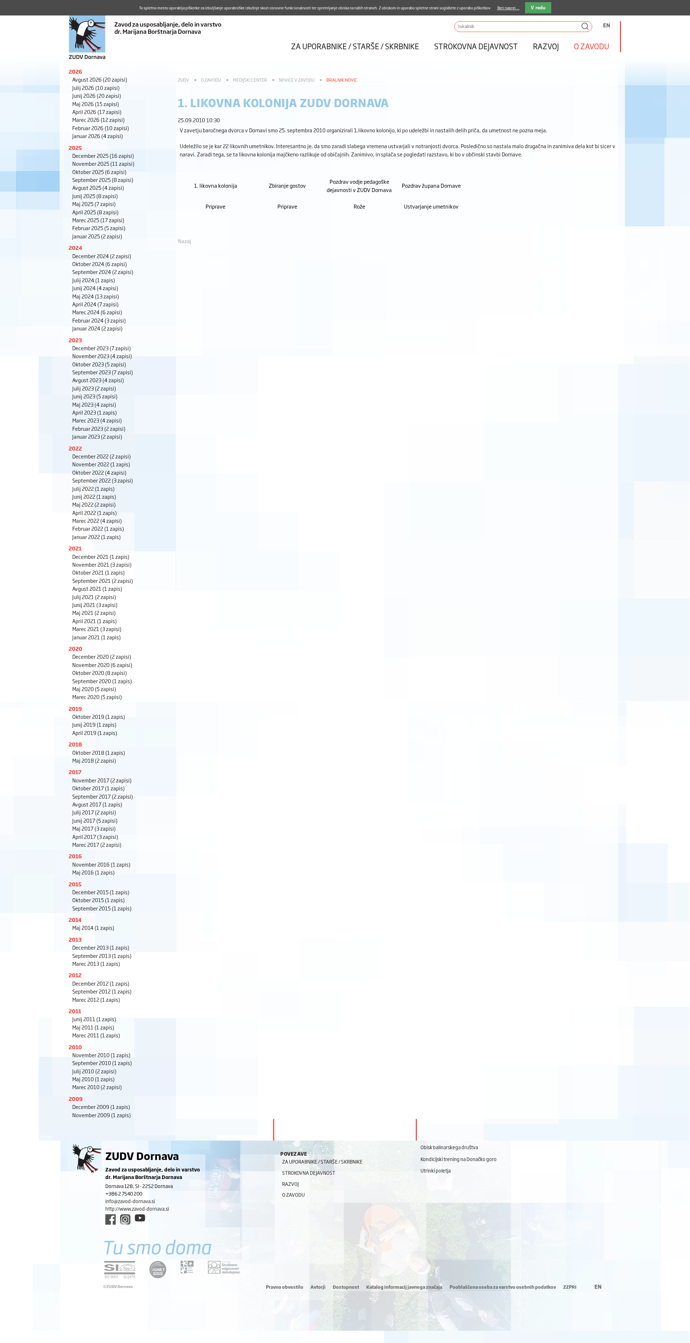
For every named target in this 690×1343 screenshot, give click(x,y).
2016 (75, 856)
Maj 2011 (93, 1027)
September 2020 (102, 681)
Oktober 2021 (98, 572)
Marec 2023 (97, 420)
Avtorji (318, 1287)
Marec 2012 (96, 999)
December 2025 (103, 155)
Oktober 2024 (99, 264)
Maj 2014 (93, 927)
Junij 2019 (94, 724)
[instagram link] (125, 1219)
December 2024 (101, 256)
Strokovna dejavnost (476, 46)
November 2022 (101, 464)
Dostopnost (346, 1287)
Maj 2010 (93, 1079)
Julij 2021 (94, 596)
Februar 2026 (100, 128)
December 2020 (101, 656)
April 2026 (96, 111)
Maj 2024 (95, 296)
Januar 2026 (97, 136)
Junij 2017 (95, 820)
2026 (75, 71)
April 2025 (95, 212)
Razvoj (546, 46)
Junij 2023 (95, 396)
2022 (75, 448)
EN (606, 25)
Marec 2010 (97, 1087)
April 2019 (94, 732)
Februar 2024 (99, 320)
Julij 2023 (94, 388)
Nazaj (184, 241)
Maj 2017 (94, 828)
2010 (75, 1047)
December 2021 (100, 556)
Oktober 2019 (98, 716)
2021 (75, 548)
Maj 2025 (94, 203)
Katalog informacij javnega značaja (404, 1287)
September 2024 (102, 271)
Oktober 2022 (99, 472)
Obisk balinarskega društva (449, 1147)
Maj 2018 (94, 760)
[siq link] (119, 1269)
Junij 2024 (95, 288)
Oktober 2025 (99, 171)
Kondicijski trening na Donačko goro (458, 1158)
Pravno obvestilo (284, 1287)
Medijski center (250, 80)
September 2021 (102, 580)
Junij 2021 (95, 604)
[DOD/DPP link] (187, 1267)
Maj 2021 (94, 612)
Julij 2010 (94, 1071)
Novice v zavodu (296, 80)
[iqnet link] (157, 1269)
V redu (538, 7)
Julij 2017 (94, 812)
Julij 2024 (93, 280)
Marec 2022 (97, 520)
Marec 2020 (97, 696)
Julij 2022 (93, 488)
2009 (76, 1098)
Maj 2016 (93, 872)
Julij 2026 (96, 87)
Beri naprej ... (508, 7)
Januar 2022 (96, 536)
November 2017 (102, 780)
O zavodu (591, 46)
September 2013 (102, 955)
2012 (75, 975)
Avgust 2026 (99, 79)
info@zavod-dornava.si (130, 1201)
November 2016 (101, 864)
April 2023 (94, 412)
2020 (75, 648)
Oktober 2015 (98, 900)
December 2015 (100, 892)
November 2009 (101, 1115)
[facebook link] (110, 1219)
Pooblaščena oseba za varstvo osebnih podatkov (503, 1287)
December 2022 (101, 456)
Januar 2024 (97, 328)
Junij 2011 (94, 1019)
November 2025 (103, 163)
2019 (75, 708)
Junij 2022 (94, 496)
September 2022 (102, 480)
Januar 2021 (96, 637)
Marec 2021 (96, 628)
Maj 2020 (94, 689)
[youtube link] (140, 1217)
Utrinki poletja (435, 1170)
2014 (75, 919)
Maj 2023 (94, 404)
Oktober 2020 (99, 672)
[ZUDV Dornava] (172, 30)
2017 (75, 772)
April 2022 (94, 512)
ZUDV (183, 80)
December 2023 (101, 348)
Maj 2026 (95, 104)
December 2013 (100, 947)
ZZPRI (569, 1287)
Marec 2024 (97, 312)
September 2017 (102, 796)
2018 (75, 744)
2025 (75, 147)
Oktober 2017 (98, 788)
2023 (75, 340)
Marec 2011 (96, 1035)
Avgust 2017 (97, 804)
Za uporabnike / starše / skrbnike (355, 46)
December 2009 (101, 1106)
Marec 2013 (96, 963)
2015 (75, 884)
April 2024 (95, 304)
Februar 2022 (98, 528)
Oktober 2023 (99, 364)
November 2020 (102, 664)
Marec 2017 (96, 844)
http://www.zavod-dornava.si (137, 1208)
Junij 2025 (95, 196)
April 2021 (94, 621)
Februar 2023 (98, 428)
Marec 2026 (98, 119)
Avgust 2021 (97, 588)
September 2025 (102, 179)
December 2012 (100, 983)
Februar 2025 (98, 228)
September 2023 (102, 372)
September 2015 (102, 908)
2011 (75, 1011)
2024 (75, 247)
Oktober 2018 (98, 752)
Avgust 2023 (98, 380)
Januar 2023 (97, 436)
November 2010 (101, 1055)
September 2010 (102, 1062)
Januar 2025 (97, 236)
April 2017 (95, 836)
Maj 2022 (94, 504)
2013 (75, 939)
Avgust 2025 (98, 187)
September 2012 (102, 991)
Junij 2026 (96, 95)
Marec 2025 (98, 220)
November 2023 (102, 356)
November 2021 (102, 564)
